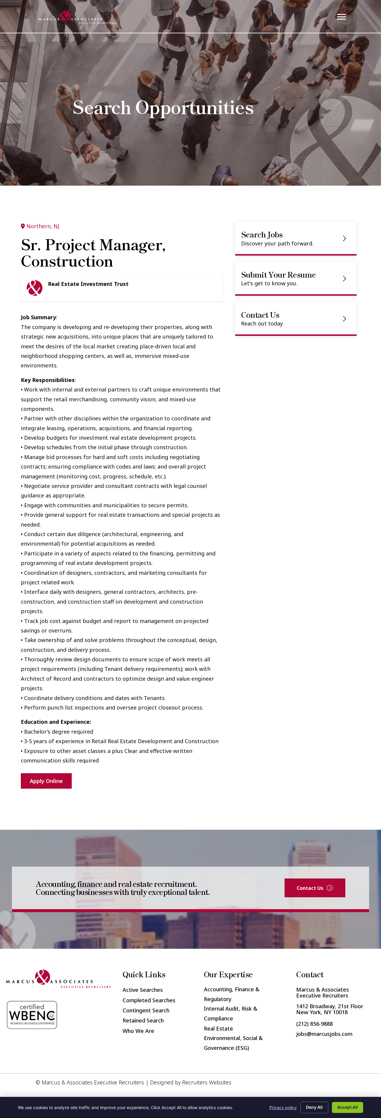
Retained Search (143, 1020)
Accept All (347, 1107)
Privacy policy (283, 1107)
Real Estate (218, 1028)
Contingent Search (146, 1010)
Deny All (314, 1107)
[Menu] (341, 17)
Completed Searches (149, 1000)
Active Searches (143, 989)
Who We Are (138, 1030)
